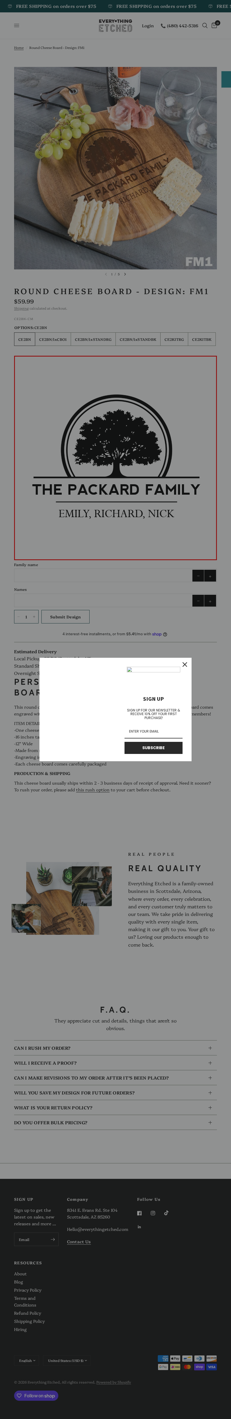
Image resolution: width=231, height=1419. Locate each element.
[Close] (185, 664)
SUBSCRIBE (153, 748)
